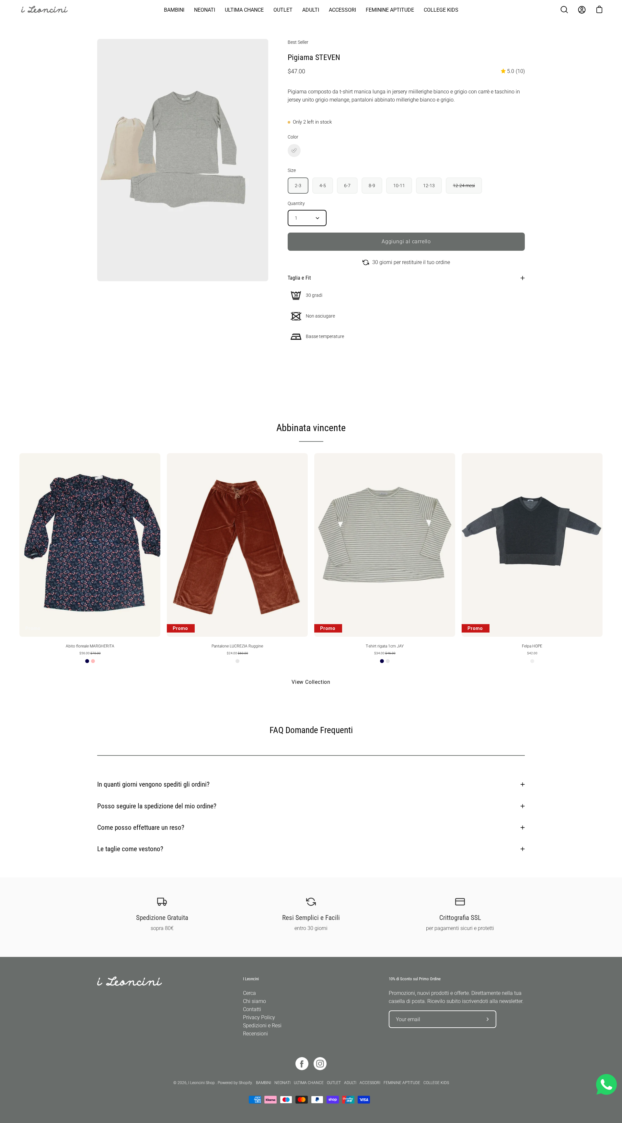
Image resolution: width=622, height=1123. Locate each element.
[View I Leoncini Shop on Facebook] (301, 1063)
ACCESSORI (370, 1083)
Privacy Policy (259, 1017)
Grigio (532, 661)
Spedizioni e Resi (262, 1025)
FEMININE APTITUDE (402, 1083)
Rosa (93, 661)
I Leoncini (251, 978)
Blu (87, 661)
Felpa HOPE (532, 646)
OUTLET (334, 1083)
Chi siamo (254, 1001)
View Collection (311, 682)
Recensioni (255, 1034)
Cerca (249, 993)
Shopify (245, 1083)
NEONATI (282, 1083)
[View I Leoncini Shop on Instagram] (320, 1063)
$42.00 (532, 653)
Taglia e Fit (299, 278)
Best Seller (298, 42)
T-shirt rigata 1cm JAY (385, 646)
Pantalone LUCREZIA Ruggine (237, 646)
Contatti (252, 1009)
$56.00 (90, 653)
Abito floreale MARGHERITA (90, 646)
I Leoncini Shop (202, 1083)
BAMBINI (263, 1083)
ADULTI (350, 1083)
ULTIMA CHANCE (309, 1083)
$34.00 (385, 653)
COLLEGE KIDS (436, 1083)
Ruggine (237, 661)
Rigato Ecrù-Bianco (388, 661)
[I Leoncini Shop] (48, 10)
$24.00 (237, 653)
